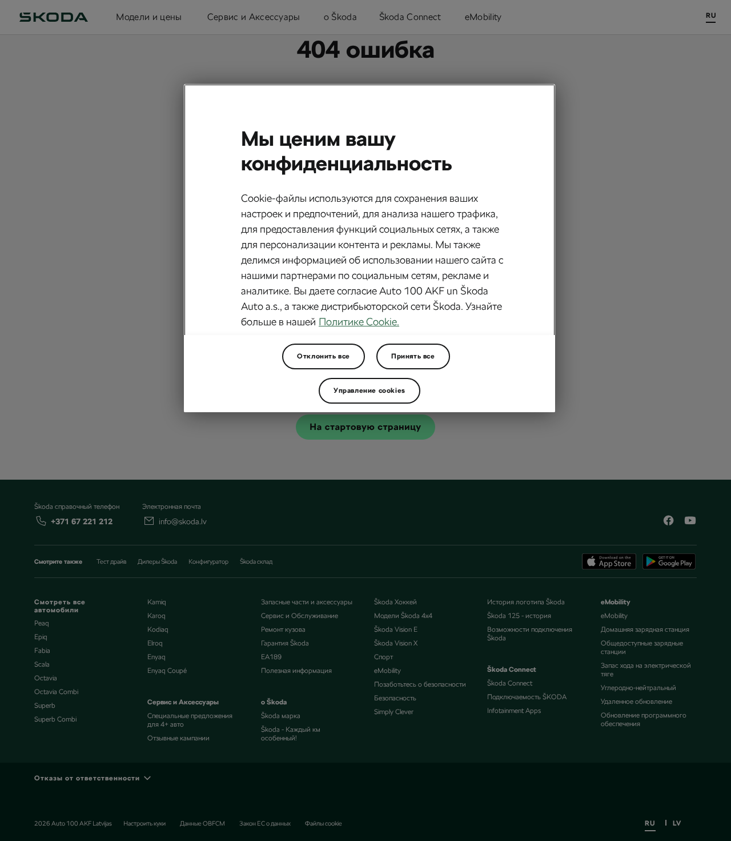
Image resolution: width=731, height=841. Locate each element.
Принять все (413, 356)
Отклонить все (323, 356)
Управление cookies (369, 390)
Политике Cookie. (359, 322)
